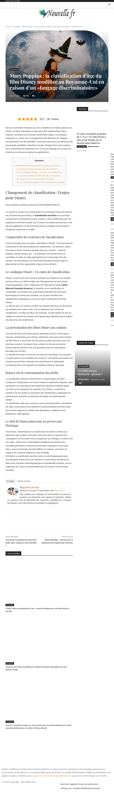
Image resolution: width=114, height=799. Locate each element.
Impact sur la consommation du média (35, 179)
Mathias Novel (93, 146)
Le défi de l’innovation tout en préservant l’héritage (40, 182)
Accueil (8, 26)
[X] (32, 109)
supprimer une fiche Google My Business (52, 775)
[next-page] (83, 332)
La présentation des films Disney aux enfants (38, 176)
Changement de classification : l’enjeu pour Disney (37, 166)
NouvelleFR (60, 490)
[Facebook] (26, 109)
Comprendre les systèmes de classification (36, 169)
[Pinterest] (39, 109)
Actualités (17, 26)
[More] (52, 109)
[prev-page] (78, 332)
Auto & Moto (82, 146)
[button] (109, 5)
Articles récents (24, 481)
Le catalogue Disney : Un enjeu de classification (39, 172)
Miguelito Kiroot (29, 487)
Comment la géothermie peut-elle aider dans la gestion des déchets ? (21, 543)
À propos (10, 481)
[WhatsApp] (45, 109)
